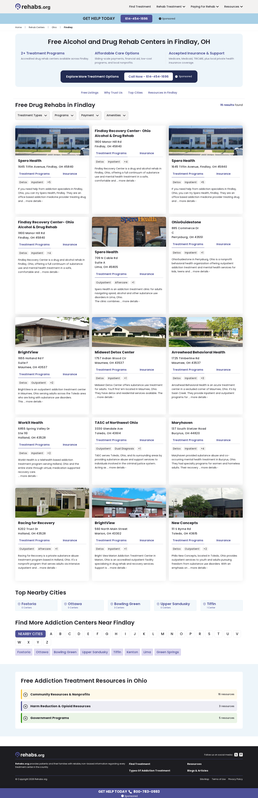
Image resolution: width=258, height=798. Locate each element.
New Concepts (185, 522)
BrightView (28, 352)
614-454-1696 (136, 18)
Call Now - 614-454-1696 (148, 76)
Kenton (132, 652)
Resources (231, 7)
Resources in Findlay (162, 93)
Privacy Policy (235, 779)
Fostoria (23, 652)
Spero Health (29, 160)
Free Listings (89, 93)
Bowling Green (65, 652)
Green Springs (168, 652)
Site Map (204, 779)
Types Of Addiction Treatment (149, 770)
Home (18, 27)
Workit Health (30, 422)
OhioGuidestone (186, 222)
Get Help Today (129, 791)
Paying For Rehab (203, 7)
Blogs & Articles (197, 770)
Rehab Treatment (169, 7)
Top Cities (135, 93)
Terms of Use (219, 779)
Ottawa (42, 652)
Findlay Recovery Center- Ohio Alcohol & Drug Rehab (123, 133)
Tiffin (117, 652)
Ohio (54, 27)
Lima (147, 652)
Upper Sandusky (95, 652)
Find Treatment (140, 7)
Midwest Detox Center (114, 352)
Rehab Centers (37, 27)
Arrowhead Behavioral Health (198, 352)
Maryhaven (182, 422)
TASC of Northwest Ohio (116, 422)
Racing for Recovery (36, 522)
